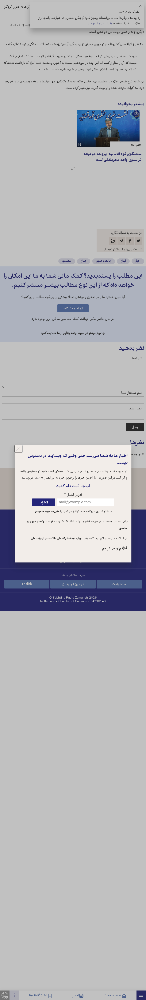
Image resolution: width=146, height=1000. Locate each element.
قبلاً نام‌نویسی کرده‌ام (115, 548)
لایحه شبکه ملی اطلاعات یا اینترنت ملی (52, 538)
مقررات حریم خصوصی (47, 511)
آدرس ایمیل (73, 495)
